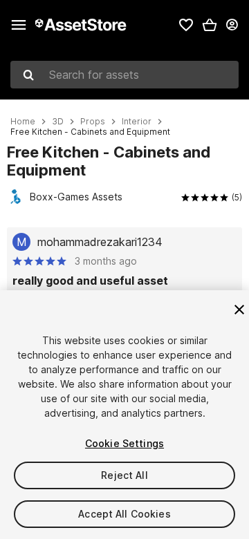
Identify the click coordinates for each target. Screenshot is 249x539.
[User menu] (232, 25)
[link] (186, 25)
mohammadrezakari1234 (100, 242)
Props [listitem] (92, 121)
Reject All (124, 475)
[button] (209, 25)
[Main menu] (19, 25)
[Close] (239, 309)
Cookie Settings (124, 443)
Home (22, 121)
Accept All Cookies (124, 514)
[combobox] (124, 74)
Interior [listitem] (136, 121)
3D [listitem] (58, 121)
